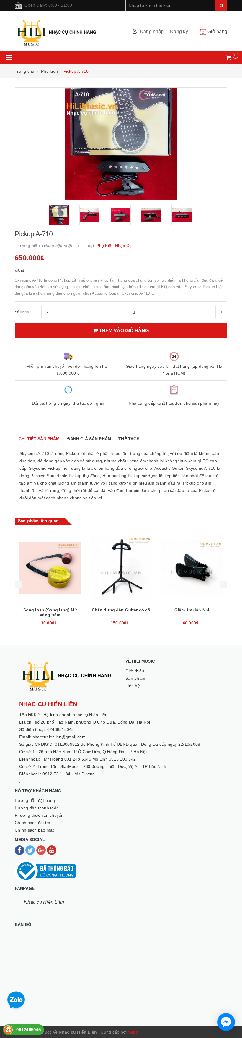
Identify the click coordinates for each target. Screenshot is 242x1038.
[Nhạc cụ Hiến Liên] (57, 30)
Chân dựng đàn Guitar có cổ (121, 610)
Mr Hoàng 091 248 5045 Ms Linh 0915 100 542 (90, 759)
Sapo (133, 1032)
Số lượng (22, 312)
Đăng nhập (152, 31)
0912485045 (28, 1029)
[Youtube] (51, 849)
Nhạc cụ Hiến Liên (44, 902)
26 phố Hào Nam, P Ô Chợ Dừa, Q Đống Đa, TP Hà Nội (93, 751)
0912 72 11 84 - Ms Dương (68, 773)
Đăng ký (179, 31)
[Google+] (41, 849)
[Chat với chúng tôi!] (226, 1022)
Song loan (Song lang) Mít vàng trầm (50, 612)
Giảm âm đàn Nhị (191, 610)
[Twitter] (30, 849)
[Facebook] (20, 849)
